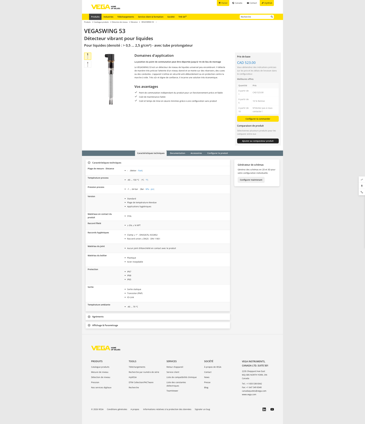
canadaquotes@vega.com (254, 391)
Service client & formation (150, 16)
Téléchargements (125, 16)
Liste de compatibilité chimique (182, 377)
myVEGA (133, 377)
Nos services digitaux (101, 387)
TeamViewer (172, 390)
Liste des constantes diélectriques (176, 384)
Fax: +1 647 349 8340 (252, 387)
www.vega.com (249, 394)
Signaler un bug (202, 409)
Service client (173, 372)
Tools (132, 361)
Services (172, 361)
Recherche (134, 387)
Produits (95, 16)
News (206, 377)
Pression (95, 382)
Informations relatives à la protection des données (167, 409)
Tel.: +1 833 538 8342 (252, 383)
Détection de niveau (100, 377)
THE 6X (183, 16)
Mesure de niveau (99, 372)
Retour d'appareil (175, 367)
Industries (108, 16)
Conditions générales (117, 409)
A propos (135, 409)
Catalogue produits (100, 367)
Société (171, 16)
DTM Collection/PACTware (141, 382)
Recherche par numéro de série (144, 372)
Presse (207, 382)
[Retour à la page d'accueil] (105, 348)
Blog (206, 387)
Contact (207, 372)
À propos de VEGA (212, 367)
